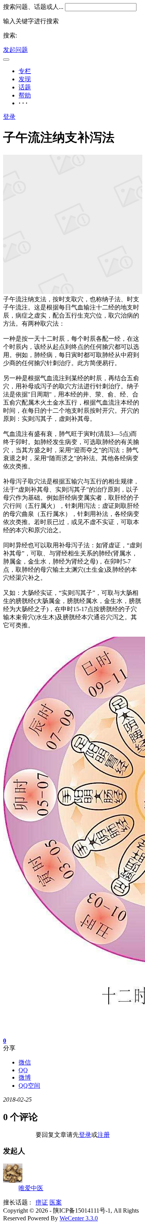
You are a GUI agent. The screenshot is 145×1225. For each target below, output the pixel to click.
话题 (25, 87)
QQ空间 (29, 1085)
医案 (55, 1202)
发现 (25, 79)
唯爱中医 (31, 1188)
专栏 (25, 71)
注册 (103, 1134)
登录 (9, 116)
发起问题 (15, 49)
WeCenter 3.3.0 (79, 1218)
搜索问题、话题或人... (33, 6)
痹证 (42, 1202)
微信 (25, 1062)
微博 (25, 1077)
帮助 (25, 95)
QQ (23, 1070)
